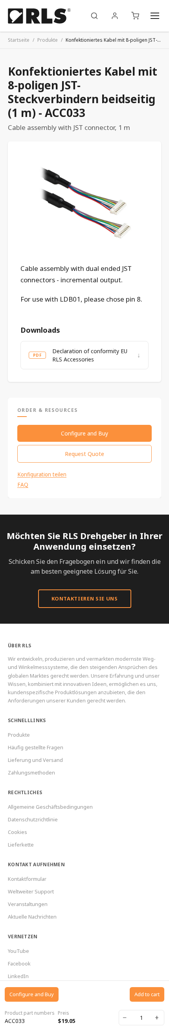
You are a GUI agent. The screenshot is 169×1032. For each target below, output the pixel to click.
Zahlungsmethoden (31, 772)
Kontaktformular (27, 878)
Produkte (47, 40)
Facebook (19, 963)
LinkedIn (18, 976)
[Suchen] (94, 16)
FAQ (22, 484)
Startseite (18, 40)
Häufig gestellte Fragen (35, 747)
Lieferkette (21, 844)
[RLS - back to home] (39, 16)
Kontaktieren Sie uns (84, 598)
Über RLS (19, 645)
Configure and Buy (84, 433)
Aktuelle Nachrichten (32, 916)
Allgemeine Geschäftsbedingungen (50, 806)
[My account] (115, 16)
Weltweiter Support (31, 891)
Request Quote (84, 454)
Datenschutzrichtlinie (33, 819)
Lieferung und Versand (35, 759)
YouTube (18, 950)
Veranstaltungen (28, 904)
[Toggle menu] (155, 15)
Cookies (17, 832)
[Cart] (135, 16)
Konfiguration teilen (41, 474)
